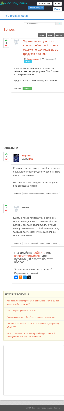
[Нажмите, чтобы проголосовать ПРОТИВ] (6, 45)
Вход (57, 4)
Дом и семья (33, 59)
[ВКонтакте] (16, 277)
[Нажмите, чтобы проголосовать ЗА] (6, 40)
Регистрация (44, 4)
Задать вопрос (36, 8)
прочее (59, 35)
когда (41, 35)
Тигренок (26, 156)
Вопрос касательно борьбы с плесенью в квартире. (31, 317)
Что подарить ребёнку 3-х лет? (21, 310)
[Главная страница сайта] (13, 3)
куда (50, 35)
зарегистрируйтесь (27, 256)
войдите (39, 252)
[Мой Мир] (25, 277)
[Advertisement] (37, 117)
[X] (29, 277)
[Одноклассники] (20, 277)
